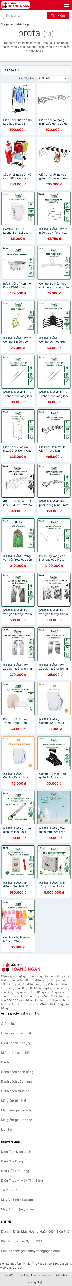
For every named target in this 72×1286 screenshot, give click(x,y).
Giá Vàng (65, 1263)
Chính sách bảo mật (16, 1033)
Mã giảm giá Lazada (16, 1110)
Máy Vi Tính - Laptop (17, 1200)
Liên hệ (6, 1129)
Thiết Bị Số (9, 1190)
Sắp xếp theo (27, 78)
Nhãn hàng (22, 24)
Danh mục (8, 1062)
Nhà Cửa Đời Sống (15, 1171)
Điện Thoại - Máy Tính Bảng (22, 1180)
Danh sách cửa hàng (16, 1081)
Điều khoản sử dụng (16, 1043)
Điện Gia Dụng (12, 1161)
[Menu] (66, 5)
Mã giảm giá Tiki (13, 1101)
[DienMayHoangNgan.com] (21, 5)
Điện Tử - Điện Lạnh (16, 1152)
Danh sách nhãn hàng (17, 1072)
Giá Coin (17, 1267)
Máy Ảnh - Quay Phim (17, 1209)
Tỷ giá (26, 1263)
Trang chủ (7, 24)
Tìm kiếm (58, 15)
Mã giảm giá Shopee (16, 1120)
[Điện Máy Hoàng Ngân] (21, 967)
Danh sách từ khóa (15, 1091)
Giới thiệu (8, 1024)
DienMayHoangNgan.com (35, 1275)
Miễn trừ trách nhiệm (16, 1053)
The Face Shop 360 (45, 1263)
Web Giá (5, 1267)
